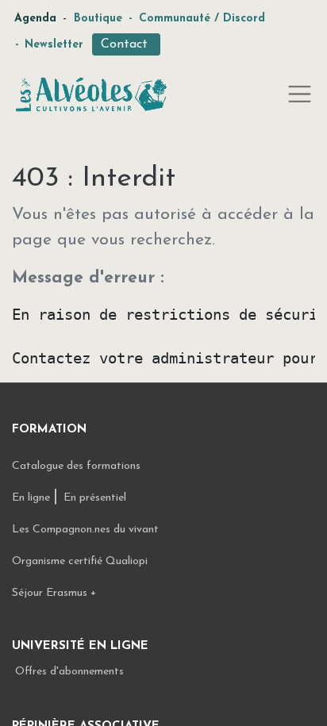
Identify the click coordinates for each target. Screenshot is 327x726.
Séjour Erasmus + (54, 593)
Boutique (98, 19)
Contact (126, 44)
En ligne (32, 498)
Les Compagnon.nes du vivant (85, 530)
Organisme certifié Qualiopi (80, 561)
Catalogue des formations (76, 466)
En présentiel (94, 498)
